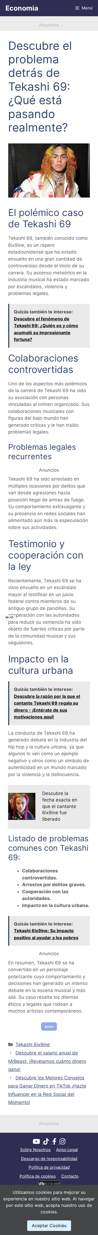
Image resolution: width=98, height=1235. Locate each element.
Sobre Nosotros (35, 1149)
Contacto (70, 1176)
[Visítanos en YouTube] (38, 1142)
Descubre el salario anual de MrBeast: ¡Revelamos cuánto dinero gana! (47, 1061)
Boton (49, 1026)
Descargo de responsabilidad (49, 1158)
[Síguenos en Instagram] (62, 1142)
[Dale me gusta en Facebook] (56, 1142)
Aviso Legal (67, 1149)
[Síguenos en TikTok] (47, 1142)
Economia (21, 8)
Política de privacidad (49, 1167)
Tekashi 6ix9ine (33, 1044)
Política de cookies (38, 1176)
